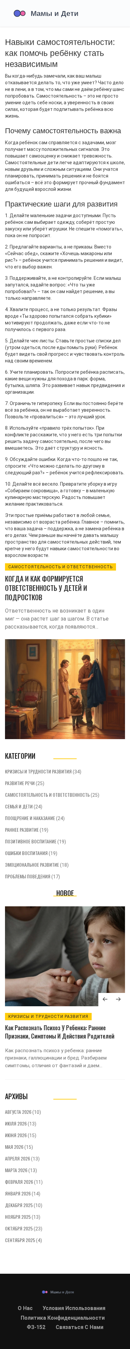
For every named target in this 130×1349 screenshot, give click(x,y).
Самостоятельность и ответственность (60, 567)
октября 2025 (23, 1228)
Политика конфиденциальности (63, 1318)
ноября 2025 (22, 1216)
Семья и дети (23, 806)
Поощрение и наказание (35, 817)
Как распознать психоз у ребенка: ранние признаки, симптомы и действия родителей (59, 1031)
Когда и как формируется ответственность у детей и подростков (46, 588)
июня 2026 (20, 1134)
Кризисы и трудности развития (43, 771)
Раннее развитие (26, 829)
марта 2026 (21, 1169)
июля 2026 (20, 1123)
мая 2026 (19, 1146)
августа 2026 (23, 1111)
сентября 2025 (23, 1239)
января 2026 (22, 1193)
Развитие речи (24, 782)
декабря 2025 (23, 1204)
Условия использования (74, 1308)
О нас (25, 1308)
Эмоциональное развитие (37, 864)
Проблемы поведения (32, 876)
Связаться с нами (79, 1327)
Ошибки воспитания (31, 852)
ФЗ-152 (36, 1327)
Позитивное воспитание (35, 841)
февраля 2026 (24, 1181)
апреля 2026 (22, 1158)
